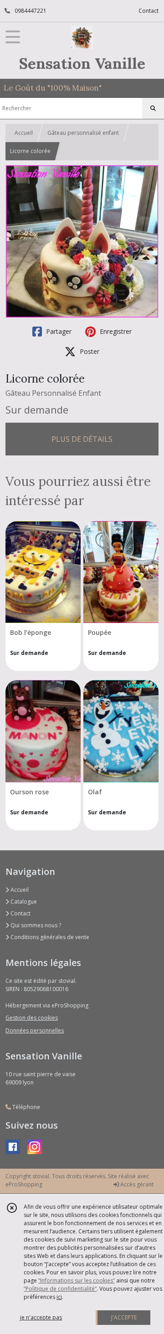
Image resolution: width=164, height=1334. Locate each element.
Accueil (24, 133)
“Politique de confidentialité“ (60, 1289)
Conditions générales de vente (49, 937)
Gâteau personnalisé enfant (83, 133)
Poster (88, 351)
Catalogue (23, 901)
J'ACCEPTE (124, 1317)
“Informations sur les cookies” (76, 1280)
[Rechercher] (153, 108)
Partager (58, 331)
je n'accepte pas (41, 1317)
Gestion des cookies (31, 1018)
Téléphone (25, 1107)
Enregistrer (115, 331)
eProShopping (23, 1184)
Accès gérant (136, 1184)
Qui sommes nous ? (35, 925)
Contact (148, 11)
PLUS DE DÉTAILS (82, 439)
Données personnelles (34, 1030)
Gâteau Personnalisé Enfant (53, 393)
